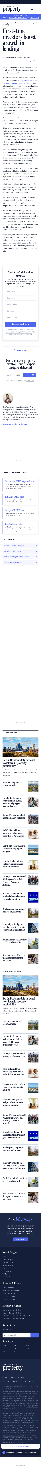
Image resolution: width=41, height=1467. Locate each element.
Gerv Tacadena (10, 57)
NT (15, 1351)
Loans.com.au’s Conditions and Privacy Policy (20, 334)
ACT (27, 1345)
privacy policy (30, 380)
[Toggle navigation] (36, 9)
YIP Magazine (22, 2)
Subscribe (30, 375)
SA (15, 1348)
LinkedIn (23, 1381)
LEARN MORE (20, 1239)
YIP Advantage (10, 2)
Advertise (32, 2)
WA (15, 1345)
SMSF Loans (34, 17)
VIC (4, 1348)
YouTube (31, 1381)
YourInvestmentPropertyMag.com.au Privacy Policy (19, 332)
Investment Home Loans (18, 17)
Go (35, 1335)
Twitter (14, 1381)
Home (4, 23)
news (11, 23)
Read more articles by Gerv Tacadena (15, 424)
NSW (4, 1345)
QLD (4, 1351)
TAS (27, 1348)
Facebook (6, 1381)
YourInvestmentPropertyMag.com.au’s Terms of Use (20, 331)
